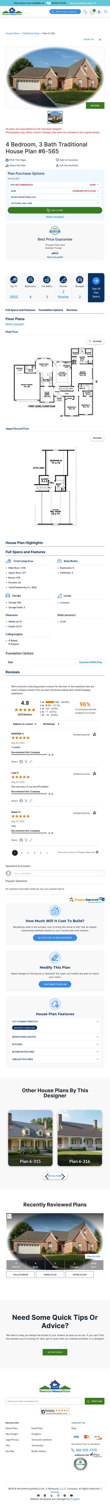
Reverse (95, 105)
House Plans (13, 33)
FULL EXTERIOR (20, 1274)
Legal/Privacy (12, 1439)
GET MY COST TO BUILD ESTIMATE (55, 937)
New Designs (12, 1434)
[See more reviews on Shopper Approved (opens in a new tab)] (30, 761)
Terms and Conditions (41, 1439)
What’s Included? (55, 216)
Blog (73, 1428)
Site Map (10, 1451)
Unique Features (22, 1059)
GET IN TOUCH (55, 1352)
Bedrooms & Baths (24, 1036)
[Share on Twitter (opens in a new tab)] (26, 761)
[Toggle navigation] (106, 11)
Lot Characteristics (25, 1021)
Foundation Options (51, 309)
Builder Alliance (38, 1451)
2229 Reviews (28, 714)
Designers (36, 1434)
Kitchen (17, 1044)
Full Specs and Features (20, 309)
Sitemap (55, 1492)
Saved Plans (37, 1428)
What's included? (15, 324)
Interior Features (23, 1051)
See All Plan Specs (96, 292)
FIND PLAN (96, 1401)
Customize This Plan (55, 984)
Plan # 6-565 (93, 1256)
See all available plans (81, 3)
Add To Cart (57, 210)
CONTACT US (78, 1423)
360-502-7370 (86, 1450)
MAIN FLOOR (50, 1274)
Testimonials (37, 1445)
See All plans (55, 1176)
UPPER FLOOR (79, 1274)
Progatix (75, 1499)
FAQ (8, 1445)
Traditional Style (31, 33)
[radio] (55, 702)
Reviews (72, 309)
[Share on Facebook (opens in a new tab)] (21, 762)
